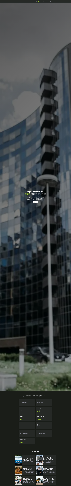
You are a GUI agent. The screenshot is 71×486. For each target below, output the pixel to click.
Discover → (35, 202)
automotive (16, 1)
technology (49, 1)
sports (46, 1)
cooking (23, 1)
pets (43, 1)
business (20, 1)
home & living (35, 1)
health (32, 1)
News (41, 1)
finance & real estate (27, 1)
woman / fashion (54, 1)
